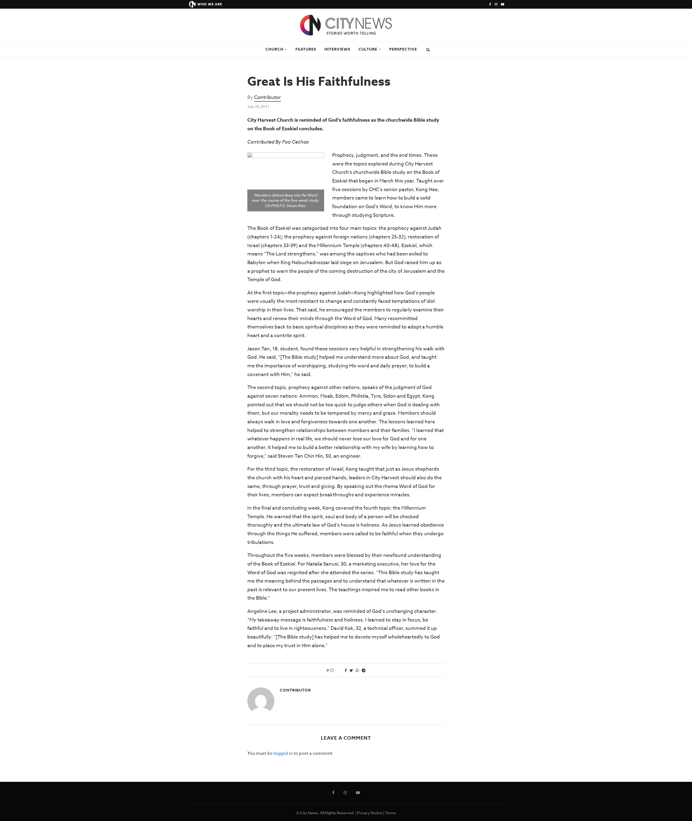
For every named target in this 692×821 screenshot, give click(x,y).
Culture (367, 49)
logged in (283, 753)
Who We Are (209, 4)
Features (305, 49)
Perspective (403, 49)
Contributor (267, 97)
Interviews (337, 49)
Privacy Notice (369, 812)
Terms (390, 812)
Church (274, 49)
